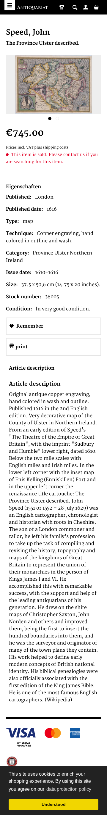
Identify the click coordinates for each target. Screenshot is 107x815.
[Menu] (9, 5)
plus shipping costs (51, 147)
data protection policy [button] (68, 789)
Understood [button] (54, 804)
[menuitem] (85, 7)
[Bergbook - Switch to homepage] (33, 8)
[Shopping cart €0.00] (96, 7)
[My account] (85, 7)
